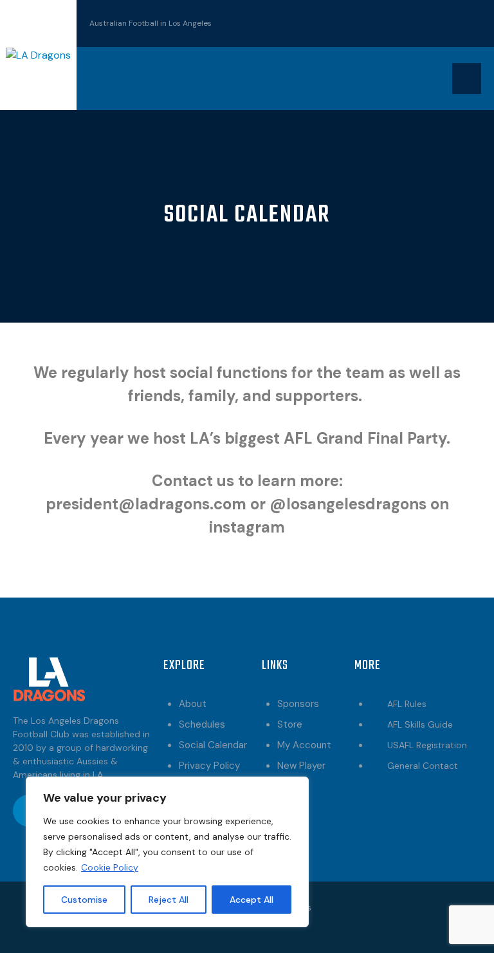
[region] (167, 852)
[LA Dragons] (38, 54)
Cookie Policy (109, 867)
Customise (84, 899)
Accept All (251, 899)
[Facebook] (425, 21)
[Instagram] (465, 21)
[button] (466, 78)
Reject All (168, 899)
